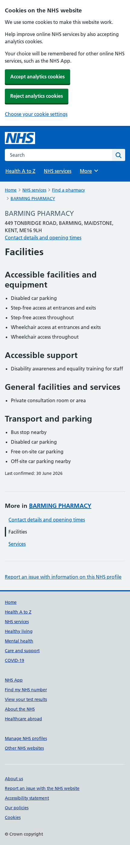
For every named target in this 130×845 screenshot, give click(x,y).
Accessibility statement (27, 798)
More (88, 171)
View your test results (26, 699)
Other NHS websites (24, 748)
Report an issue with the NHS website (42, 788)
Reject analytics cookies (36, 96)
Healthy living (19, 631)
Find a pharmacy (68, 190)
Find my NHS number (26, 689)
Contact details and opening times (43, 238)
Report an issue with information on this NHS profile (63, 577)
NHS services (57, 171)
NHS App (14, 680)
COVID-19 (14, 660)
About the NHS (20, 709)
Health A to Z (20, 171)
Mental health (19, 641)
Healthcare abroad (23, 719)
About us (14, 778)
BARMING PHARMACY (33, 198)
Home (11, 190)
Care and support (22, 650)
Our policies (16, 807)
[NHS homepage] (20, 138)
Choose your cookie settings (36, 114)
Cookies (13, 817)
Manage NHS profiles (26, 738)
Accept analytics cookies (37, 77)
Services (17, 544)
